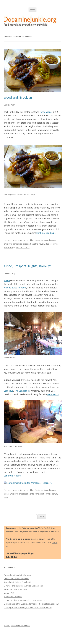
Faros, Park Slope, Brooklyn (16, 589)
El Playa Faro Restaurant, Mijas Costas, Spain (23, 585)
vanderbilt (39, 493)
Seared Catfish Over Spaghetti (17, 582)
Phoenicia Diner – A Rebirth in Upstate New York (25, 600)
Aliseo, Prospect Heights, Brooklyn (28, 266)
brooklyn (30, 240)
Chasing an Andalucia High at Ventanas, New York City (28, 607)
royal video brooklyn (48, 243)
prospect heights (30, 243)
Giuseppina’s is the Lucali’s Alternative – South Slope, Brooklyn (31, 603)
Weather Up (53, 394)
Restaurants (40, 240)
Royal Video (46, 111)
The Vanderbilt (22, 390)
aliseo (6, 493)
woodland (8, 247)
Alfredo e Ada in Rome (15, 287)
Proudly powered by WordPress (17, 625)
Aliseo (7, 280)
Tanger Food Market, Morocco (17, 575)
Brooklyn (8, 243)
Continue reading (46, 232)
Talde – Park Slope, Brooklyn (16, 578)
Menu (32, 9)
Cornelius (8, 390)
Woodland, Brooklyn (18, 97)
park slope (17, 243)
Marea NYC (9, 593)
